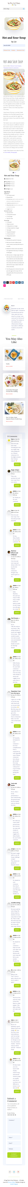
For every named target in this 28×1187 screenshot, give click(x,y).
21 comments (15, 67)
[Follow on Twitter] (7, 282)
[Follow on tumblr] (19, 282)
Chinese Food (7, 50)
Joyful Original (14, 1184)
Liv (13, 305)
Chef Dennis (14, 618)
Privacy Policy (11, 1182)
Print (15, 172)
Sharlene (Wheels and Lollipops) (14, 552)
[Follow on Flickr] (4, 285)
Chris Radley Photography (11, 152)
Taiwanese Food (20, 50)
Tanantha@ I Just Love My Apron (16, 692)
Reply (17, 464)
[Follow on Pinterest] (13, 282)
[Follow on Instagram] (22, 282)
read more (9, 366)
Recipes (13, 50)
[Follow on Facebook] (4, 282)
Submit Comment (14, 1155)
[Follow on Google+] (10, 282)
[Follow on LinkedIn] (16, 282)
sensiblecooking (15, 902)
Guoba (7, 364)
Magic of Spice (15, 470)
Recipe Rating (10, 1113)
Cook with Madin (14, 784)
